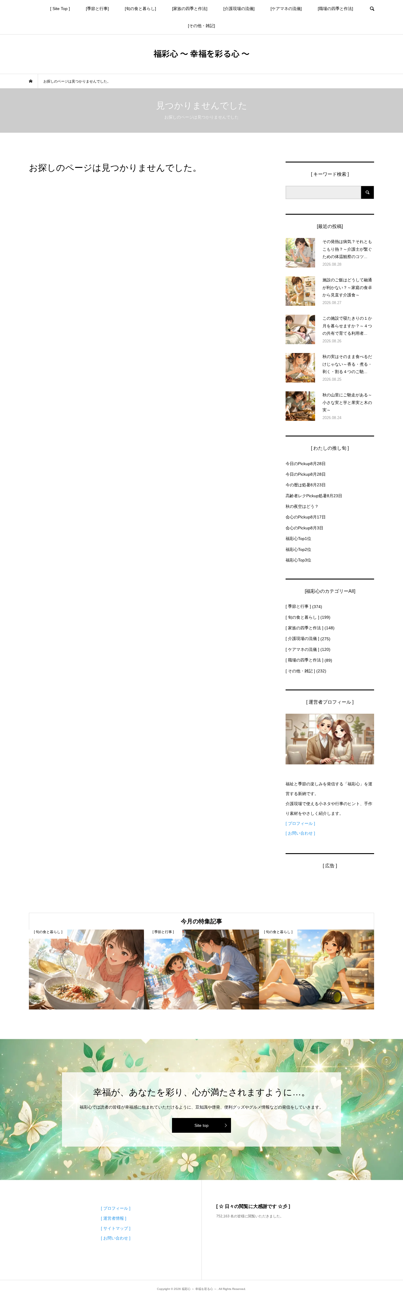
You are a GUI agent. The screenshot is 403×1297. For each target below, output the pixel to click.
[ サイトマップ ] (115, 1228)
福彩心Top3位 (298, 560)
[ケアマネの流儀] (286, 8)
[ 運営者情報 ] (113, 1218)
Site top (201, 1125)
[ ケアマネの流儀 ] (302, 649)
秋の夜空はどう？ (302, 506)
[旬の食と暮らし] (140, 8)
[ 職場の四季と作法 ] (304, 660)
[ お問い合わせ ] (300, 833)
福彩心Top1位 (298, 538)
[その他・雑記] (201, 25)
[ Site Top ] (60, 8)
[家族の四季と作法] (189, 8)
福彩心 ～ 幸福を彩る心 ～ (201, 53)
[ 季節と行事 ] (298, 606)
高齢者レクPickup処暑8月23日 (314, 495)
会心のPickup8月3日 (304, 528)
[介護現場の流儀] (239, 8)
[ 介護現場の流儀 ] (302, 638)
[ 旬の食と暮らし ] (302, 617)
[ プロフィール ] (300, 823)
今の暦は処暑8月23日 (306, 484)
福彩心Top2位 (298, 549)
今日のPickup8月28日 (306, 463)
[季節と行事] (97, 8)
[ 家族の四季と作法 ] (304, 627)
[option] (86, 969)
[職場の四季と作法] (335, 8)
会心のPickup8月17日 (306, 517)
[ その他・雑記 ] (300, 671)
